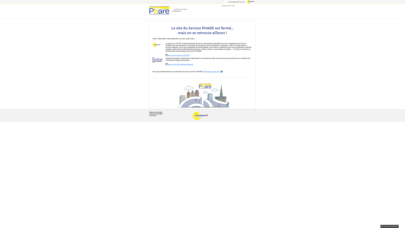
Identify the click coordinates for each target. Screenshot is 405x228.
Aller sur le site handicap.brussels (180, 64)
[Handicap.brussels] (157, 59)
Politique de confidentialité (155, 112)
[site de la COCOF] (157, 45)
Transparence (153, 115)
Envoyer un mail (180, 9)
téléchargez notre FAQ (212, 72)
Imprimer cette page (228, 6)
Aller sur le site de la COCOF (179, 55)
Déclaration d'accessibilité (155, 113)
